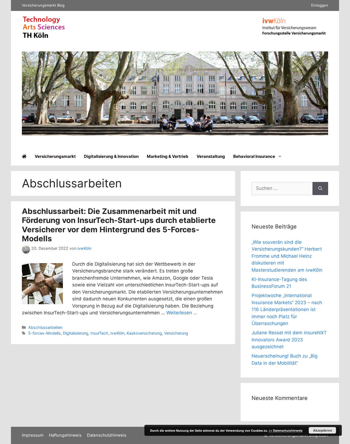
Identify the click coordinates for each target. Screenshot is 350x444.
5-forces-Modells (44, 333)
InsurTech (99, 333)
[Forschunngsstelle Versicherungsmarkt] (294, 36)
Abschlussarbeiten (45, 327)
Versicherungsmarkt (55, 156)
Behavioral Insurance (254, 156)
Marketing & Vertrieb (167, 156)
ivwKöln (117, 333)
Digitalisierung (75, 333)
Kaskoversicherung (144, 333)
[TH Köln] (44, 36)
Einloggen (319, 5)
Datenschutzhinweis (106, 435)
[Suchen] (320, 188)
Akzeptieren (322, 430)
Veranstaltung (211, 156)
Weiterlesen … (181, 312)
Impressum (32, 435)
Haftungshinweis (65, 435)
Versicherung (176, 333)
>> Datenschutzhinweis (285, 430)
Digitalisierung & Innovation (111, 156)
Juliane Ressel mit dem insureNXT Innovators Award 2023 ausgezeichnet (289, 339)
